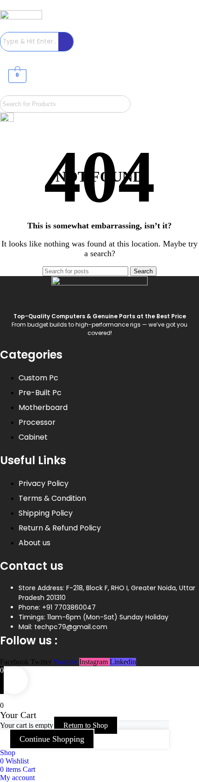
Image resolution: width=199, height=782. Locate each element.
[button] (15, 90)
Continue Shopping (51, 739)
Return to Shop (85, 725)
